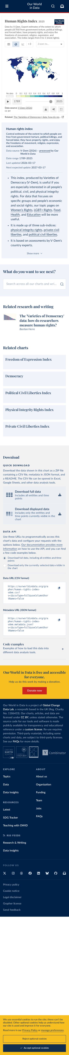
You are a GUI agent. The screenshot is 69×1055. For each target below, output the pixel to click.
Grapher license (12, 903)
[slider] (51, 101)
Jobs (38, 808)
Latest (6, 809)
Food (57, 210)
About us (41, 776)
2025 (59, 101)
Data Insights (11, 792)
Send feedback (12, 910)
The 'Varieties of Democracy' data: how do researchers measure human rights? (37, 117)
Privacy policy (11, 884)
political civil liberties (43, 234)
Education (34, 214)
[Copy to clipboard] (55, 588)
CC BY (8, 111)
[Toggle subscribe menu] (62, 6)
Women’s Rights (21, 210)
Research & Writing (14, 842)
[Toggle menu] (7, 6)
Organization (43, 784)
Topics (6, 776)
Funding (40, 792)
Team (39, 800)
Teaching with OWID (15, 825)
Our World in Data (34, 6)
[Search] (53, 6)
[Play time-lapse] (8, 102)
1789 (17, 101)
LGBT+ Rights (43, 210)
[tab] (8, 44)
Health (15, 214)
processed (44, 151)
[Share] (53, 109)
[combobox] (53, 6)
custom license (33, 729)
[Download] (46, 109)
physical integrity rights (26, 230)
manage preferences (52, 1030)
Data (6, 784)
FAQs (16, 741)
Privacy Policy (30, 1030)
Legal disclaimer (12, 897)
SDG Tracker (10, 817)
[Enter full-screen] (61, 109)
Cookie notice (11, 891)
